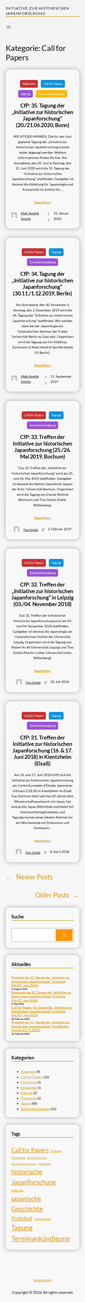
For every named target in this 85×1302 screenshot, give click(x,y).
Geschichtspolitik (37, 1157)
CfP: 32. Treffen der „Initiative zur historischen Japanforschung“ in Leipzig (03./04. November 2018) (42, 594)
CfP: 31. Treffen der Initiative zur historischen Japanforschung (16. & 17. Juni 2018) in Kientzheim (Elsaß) (42, 750)
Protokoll (21, 1218)
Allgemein (28, 84)
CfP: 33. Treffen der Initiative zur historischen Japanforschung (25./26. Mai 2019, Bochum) (42, 447)
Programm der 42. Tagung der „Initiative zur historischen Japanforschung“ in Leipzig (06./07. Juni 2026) (41, 996)
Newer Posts (29, 877)
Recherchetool (42, 1218)
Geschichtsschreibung (23, 1164)
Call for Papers (53, 84)
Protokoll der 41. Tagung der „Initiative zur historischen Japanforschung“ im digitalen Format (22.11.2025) (40, 1026)
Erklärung (56, 1151)
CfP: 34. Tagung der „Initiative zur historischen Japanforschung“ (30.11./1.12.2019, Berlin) (42, 284)
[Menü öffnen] (8, 27)
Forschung (28, 1082)
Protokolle (28, 1098)
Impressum (43, 1280)
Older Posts (57, 895)
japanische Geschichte (27, 1204)
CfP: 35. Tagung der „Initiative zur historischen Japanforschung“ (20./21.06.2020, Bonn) (42, 115)
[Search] (64, 935)
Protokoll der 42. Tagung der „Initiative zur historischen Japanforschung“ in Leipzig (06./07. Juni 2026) (40, 981)
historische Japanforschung (33, 1177)
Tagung (25, 94)
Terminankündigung (51, 94)
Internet (27, 1093)
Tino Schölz (30, 530)
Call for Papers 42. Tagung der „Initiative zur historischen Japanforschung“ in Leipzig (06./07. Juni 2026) (41, 1011)
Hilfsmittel (29, 1088)
